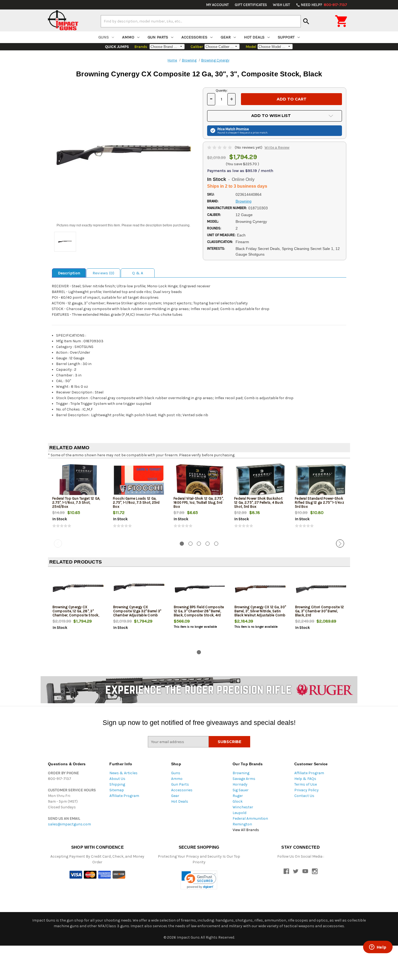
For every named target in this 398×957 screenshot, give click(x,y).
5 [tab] (216, 544)
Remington (242, 824)
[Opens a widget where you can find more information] (378, 947)
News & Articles (123, 773)
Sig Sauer (241, 790)
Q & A (137, 273)
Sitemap (116, 790)
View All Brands (246, 830)
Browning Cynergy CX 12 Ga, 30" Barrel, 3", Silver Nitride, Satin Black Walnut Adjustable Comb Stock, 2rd (260, 613)
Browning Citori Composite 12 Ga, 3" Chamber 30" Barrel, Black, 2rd (319, 611)
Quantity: (222, 90)
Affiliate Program (124, 795)
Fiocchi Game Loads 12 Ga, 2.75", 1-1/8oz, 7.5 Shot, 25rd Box (136, 502)
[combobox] (201, 21)
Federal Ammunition (250, 818)
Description (69, 273)
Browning (241, 773)
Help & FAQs (305, 778)
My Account (217, 4)
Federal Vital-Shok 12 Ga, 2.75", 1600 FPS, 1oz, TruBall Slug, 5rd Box (198, 502)
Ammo (128, 37)
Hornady (240, 784)
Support (286, 37)
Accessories (194, 37)
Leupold (239, 812)
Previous (58, 543)
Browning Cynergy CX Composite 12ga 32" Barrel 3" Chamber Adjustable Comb (137, 611)
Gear (226, 37)
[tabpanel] (78, 500)
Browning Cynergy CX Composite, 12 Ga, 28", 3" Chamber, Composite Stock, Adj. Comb (76, 613)
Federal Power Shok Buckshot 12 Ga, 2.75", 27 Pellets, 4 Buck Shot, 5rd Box (258, 502)
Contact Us (304, 795)
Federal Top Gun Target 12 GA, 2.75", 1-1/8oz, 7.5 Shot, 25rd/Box (76, 502)
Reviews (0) (103, 273)
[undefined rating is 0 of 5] (220, 147)
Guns (103, 37)
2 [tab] (190, 544)
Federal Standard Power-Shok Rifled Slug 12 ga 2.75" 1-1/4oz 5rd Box (319, 502)
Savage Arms (244, 778)
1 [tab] (182, 544)
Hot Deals (254, 37)
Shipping (117, 784)
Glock (238, 801)
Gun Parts (158, 37)
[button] (199, 880)
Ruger (238, 795)
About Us (117, 778)
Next (340, 543)
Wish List (281, 4)
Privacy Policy (306, 790)
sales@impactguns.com (69, 824)
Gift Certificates (251, 4)
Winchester (243, 807)
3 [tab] (199, 544)
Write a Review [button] (277, 147)
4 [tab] (207, 544)
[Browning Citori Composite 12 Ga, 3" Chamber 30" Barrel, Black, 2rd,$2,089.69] (321, 589)
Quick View (78, 480)
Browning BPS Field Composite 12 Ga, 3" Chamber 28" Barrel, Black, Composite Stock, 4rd (199, 611)
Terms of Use (305, 784)
